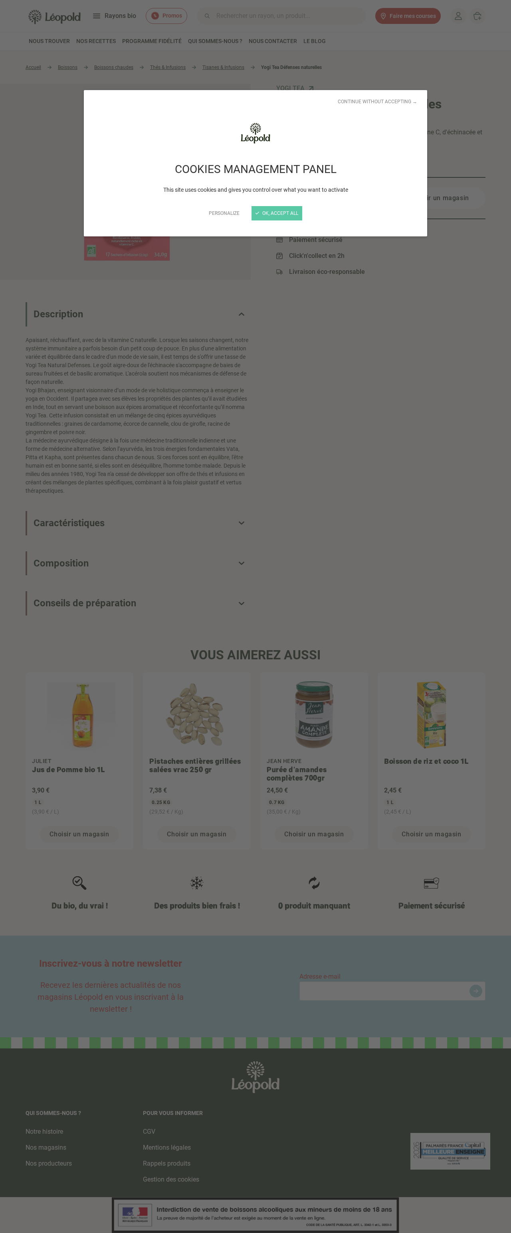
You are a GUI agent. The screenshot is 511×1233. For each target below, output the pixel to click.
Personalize (224, 213)
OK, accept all (279, 213)
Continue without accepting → (377, 101)
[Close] (255, 616)
